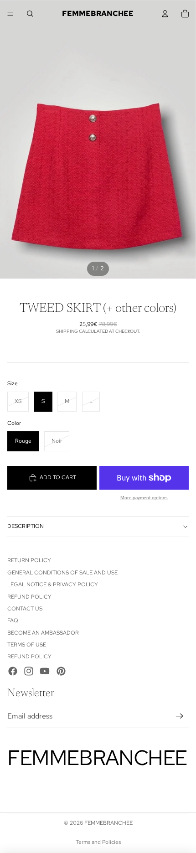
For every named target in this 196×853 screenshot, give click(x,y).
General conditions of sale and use (62, 572)
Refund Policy (29, 596)
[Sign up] (179, 716)
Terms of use (26, 644)
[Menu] (10, 13)
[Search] (30, 14)
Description (25, 526)
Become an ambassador (43, 632)
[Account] (165, 14)
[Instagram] (28, 671)
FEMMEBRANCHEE (108, 823)
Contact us (24, 608)
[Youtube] (44, 671)
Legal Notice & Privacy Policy (52, 584)
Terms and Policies (98, 842)
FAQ (12, 620)
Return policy (29, 560)
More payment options (144, 498)
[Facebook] (12, 671)
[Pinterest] (61, 671)
